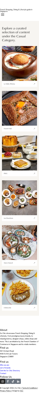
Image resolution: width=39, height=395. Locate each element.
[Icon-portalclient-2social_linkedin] (18, 381)
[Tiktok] (13, 381)
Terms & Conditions (29, 388)
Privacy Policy (5, 391)
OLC (21, 391)
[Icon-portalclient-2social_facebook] (7, 381)
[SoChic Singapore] (2, 5)
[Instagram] (2, 381)
